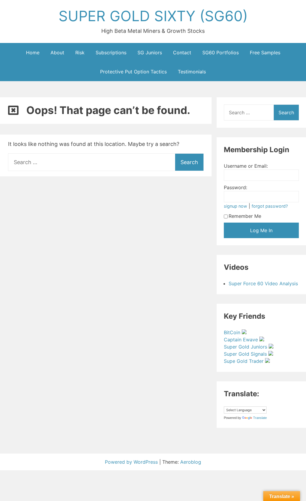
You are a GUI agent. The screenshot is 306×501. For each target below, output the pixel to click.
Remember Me (245, 216)
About (57, 53)
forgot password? (270, 206)
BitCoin (233, 332)
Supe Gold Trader (244, 361)
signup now (235, 206)
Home (32, 53)
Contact (182, 53)
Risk (80, 53)
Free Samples (265, 53)
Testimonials (192, 72)
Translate (260, 418)
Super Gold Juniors (246, 347)
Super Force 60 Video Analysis (263, 283)
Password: (235, 187)
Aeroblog (190, 462)
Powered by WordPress (132, 462)
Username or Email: (246, 166)
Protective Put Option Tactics (133, 72)
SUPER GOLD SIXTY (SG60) (153, 16)
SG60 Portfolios (220, 53)
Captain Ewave (241, 340)
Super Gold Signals (246, 354)
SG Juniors (149, 53)
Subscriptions (111, 53)
